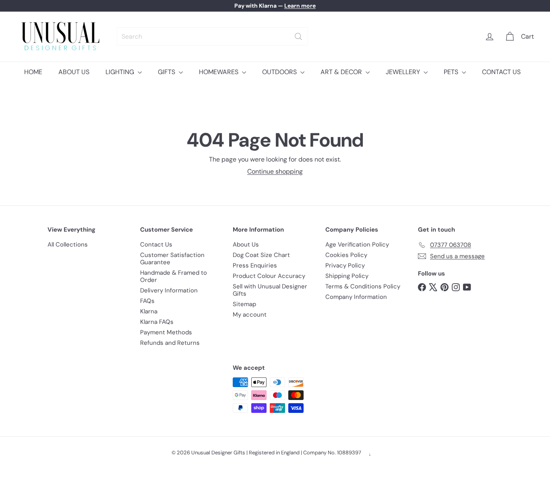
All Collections (68, 244)
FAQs (147, 301)
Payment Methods (166, 332)
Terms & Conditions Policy (362, 286)
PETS (452, 72)
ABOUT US (73, 72)
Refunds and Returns (170, 343)
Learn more (300, 5)
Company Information (356, 297)
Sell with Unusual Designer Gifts (270, 290)
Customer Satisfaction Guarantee (172, 258)
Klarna (148, 311)
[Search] (298, 36)
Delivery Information (169, 290)
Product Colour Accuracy (269, 276)
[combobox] (212, 36)
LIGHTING (120, 72)
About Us (246, 244)
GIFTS (167, 72)
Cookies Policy (346, 255)
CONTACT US (501, 72)
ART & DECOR (342, 72)
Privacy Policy (345, 265)
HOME (33, 72)
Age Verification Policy (357, 244)
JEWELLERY (404, 72)
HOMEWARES (219, 72)
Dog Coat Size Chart (261, 255)
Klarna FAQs (157, 322)
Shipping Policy (346, 276)
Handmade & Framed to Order (173, 276)
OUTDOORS (280, 72)
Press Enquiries (255, 265)
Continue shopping (275, 171)
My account (250, 315)
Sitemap (244, 304)
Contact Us (156, 244)
